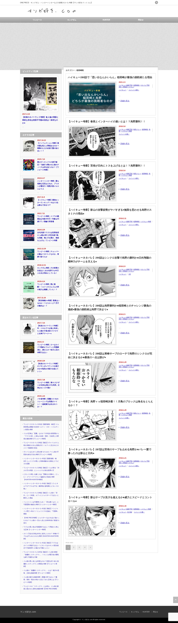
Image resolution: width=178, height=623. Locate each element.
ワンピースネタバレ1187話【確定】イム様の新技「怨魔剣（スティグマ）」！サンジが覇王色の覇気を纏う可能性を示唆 (41, 554)
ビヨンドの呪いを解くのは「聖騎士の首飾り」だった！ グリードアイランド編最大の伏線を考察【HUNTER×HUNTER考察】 (41, 476)
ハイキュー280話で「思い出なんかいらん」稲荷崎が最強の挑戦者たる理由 (110, 77)
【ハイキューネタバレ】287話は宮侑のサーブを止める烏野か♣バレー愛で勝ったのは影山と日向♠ (109, 451)
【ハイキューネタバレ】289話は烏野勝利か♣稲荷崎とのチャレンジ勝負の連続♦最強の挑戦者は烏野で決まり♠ (109, 307)
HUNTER (106, 20)
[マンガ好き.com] (52, 14)
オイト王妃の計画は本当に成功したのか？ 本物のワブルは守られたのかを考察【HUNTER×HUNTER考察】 (41, 536)
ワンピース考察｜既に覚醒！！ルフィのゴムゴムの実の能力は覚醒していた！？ (48, 286)
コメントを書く (133, 90)
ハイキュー (122, 90)
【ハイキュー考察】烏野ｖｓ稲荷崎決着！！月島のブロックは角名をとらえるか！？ (110, 403)
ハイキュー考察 (126, 131)
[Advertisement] (89, 43)
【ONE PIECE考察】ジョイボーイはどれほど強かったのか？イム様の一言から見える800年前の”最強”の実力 (41, 520)
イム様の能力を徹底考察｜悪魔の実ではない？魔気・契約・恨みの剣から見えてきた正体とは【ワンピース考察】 (41, 579)
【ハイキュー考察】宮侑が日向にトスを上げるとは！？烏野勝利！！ (106, 165)
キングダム (71, 20)
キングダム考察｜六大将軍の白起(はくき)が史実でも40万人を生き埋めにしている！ (48, 270)
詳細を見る (124, 101)
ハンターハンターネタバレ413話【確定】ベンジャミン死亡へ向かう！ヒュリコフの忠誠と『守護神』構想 (41, 511)
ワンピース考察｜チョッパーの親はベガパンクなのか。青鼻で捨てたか (48, 254)
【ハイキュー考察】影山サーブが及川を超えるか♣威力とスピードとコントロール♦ (110, 499)
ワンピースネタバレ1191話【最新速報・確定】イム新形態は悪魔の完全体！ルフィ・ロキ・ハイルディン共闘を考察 (41, 426)
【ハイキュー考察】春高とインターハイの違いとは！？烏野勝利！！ (106, 121)
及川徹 (129, 512)
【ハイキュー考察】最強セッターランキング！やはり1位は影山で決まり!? (48, 202)
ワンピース (37, 20)
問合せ (141, 20)
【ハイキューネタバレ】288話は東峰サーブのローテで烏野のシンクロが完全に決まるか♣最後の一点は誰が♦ (110, 355)
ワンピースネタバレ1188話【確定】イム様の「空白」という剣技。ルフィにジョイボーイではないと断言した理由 (41, 495)
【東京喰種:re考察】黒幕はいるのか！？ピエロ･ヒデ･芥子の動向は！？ (48, 303)
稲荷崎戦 (136, 85)
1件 (129, 274)
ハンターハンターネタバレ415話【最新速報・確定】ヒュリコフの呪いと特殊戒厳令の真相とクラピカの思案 (41, 461)
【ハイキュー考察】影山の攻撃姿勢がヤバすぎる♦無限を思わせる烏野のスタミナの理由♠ (110, 211)
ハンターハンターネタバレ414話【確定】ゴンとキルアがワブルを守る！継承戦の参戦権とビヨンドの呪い (41, 486)
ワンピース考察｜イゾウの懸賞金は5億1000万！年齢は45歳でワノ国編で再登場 (48, 218)
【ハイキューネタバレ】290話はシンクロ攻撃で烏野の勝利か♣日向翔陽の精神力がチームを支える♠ (109, 259)
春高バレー (137, 129)
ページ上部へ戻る (175, 600)
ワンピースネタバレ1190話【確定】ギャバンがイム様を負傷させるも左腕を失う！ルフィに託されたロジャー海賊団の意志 (41, 445)
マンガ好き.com (28, 612)
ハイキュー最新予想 (126, 85)
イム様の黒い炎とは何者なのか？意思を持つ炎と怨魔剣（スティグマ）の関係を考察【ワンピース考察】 (41, 563)
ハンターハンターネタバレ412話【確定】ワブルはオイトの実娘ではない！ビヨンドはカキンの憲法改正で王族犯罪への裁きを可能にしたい (41, 545)
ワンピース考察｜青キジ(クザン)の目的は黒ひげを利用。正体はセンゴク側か (48, 385)
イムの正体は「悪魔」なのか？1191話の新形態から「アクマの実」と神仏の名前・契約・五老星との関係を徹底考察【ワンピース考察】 (41, 436)
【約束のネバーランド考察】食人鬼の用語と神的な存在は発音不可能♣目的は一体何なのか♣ (40, 120)
